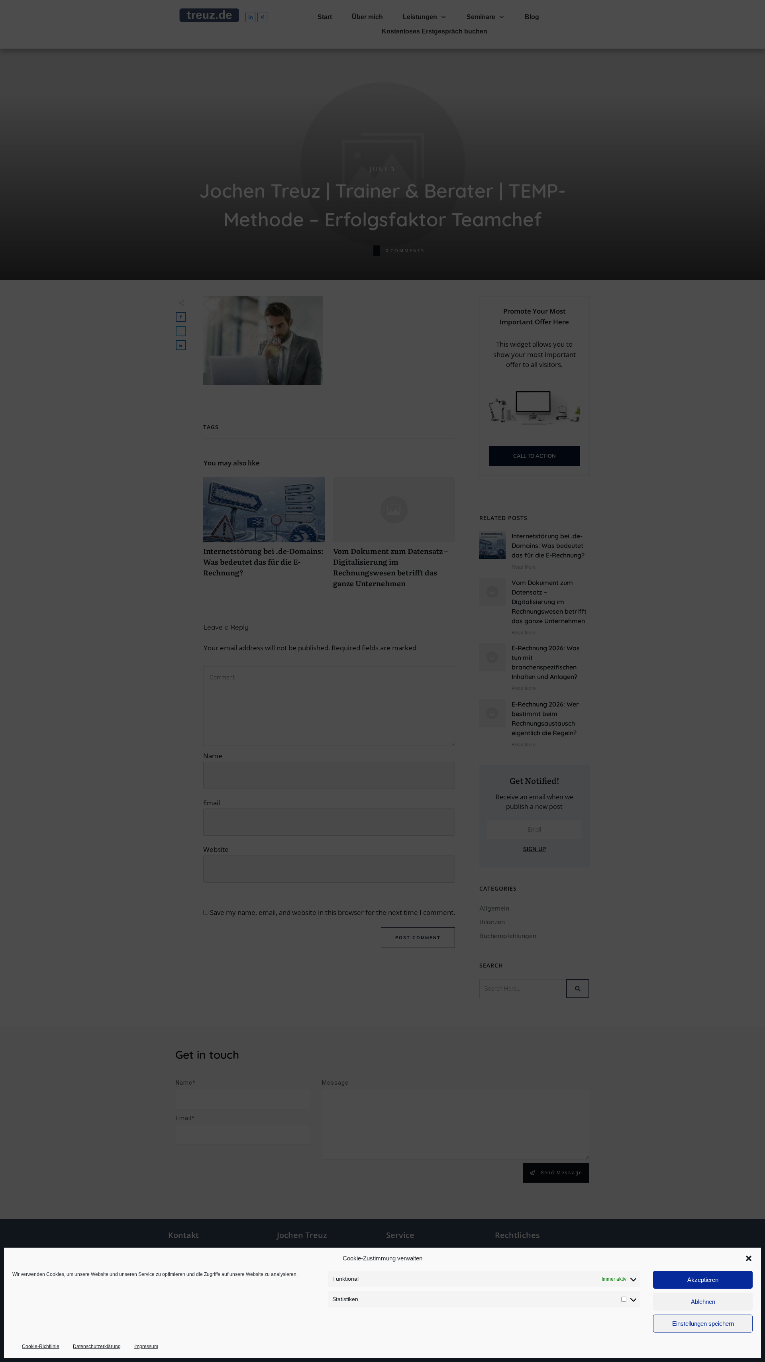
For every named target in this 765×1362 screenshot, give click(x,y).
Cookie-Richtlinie (40, 1346)
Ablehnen (703, 1301)
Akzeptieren (702, 1279)
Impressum (146, 1346)
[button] (749, 1258)
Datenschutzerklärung (97, 1346)
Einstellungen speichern (703, 1323)
